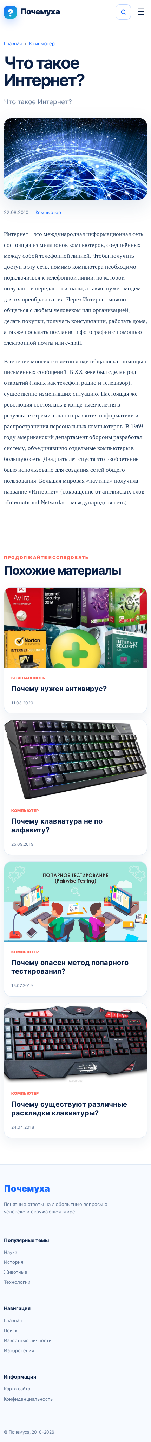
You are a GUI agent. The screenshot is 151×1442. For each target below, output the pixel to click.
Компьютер (42, 43)
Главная (13, 43)
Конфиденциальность (28, 1399)
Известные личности (28, 1340)
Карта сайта (17, 1388)
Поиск (11, 1330)
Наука (10, 1252)
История (13, 1262)
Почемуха (27, 1188)
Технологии (17, 1282)
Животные (15, 1272)
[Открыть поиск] (123, 12)
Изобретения (19, 1350)
